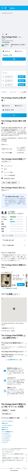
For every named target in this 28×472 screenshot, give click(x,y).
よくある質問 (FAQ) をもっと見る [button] (14, 359)
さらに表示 (4, 141)
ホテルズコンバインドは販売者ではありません (13, 454)
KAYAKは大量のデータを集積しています (13, 458)
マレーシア (7, 468)
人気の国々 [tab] (5, 410)
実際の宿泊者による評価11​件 (18, 45)
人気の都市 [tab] (12, 410)
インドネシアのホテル (7, 425)
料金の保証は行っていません (14, 449)
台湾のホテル (5, 423)
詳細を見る (20, 284)
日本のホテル (5, 427)
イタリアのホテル (6, 440)
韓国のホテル (5, 429)
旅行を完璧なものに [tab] (7, 413)
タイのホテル (5, 442)
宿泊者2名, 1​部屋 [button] (7, 55)
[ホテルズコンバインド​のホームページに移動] (9, 8)
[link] (9, 288)
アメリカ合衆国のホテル (7, 431)
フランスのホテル (6, 433)
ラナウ (22, 468)
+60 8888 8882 (6, 42)
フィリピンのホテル (6, 436)
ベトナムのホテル (6, 438)
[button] (2, 8)
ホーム (1, 468)
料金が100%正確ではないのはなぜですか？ (12, 461)
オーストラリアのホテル (7, 421)
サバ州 (15, 468)
